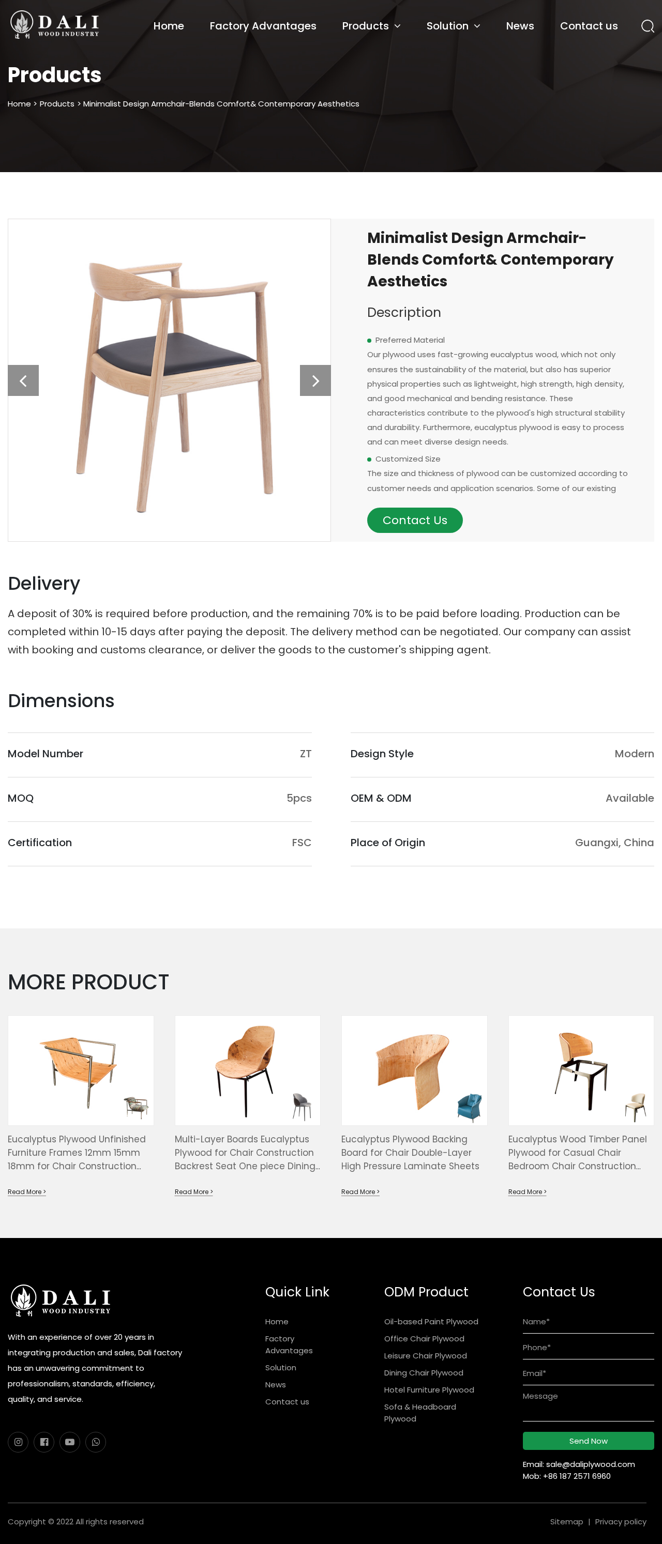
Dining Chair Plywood (423, 1372)
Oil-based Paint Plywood (431, 1321)
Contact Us (415, 520)
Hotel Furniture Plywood (429, 1389)
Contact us (589, 26)
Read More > (27, 1191)
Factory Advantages (263, 26)
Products (365, 26)
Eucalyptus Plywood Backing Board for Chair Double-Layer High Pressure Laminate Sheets (410, 1152)
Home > (22, 103)
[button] (23, 380)
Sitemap (566, 1521)
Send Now (588, 1440)
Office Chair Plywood (424, 1338)
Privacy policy (620, 1521)
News (520, 26)
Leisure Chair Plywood (425, 1355)
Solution (448, 26)
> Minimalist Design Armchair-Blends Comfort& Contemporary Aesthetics (218, 103)
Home (169, 26)
